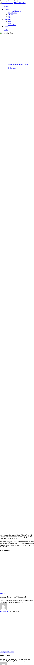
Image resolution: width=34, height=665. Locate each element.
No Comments (12, 68)
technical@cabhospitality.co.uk (18, 64)
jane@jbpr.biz (4, 611)
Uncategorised (4, 652)
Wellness (17, 39)
